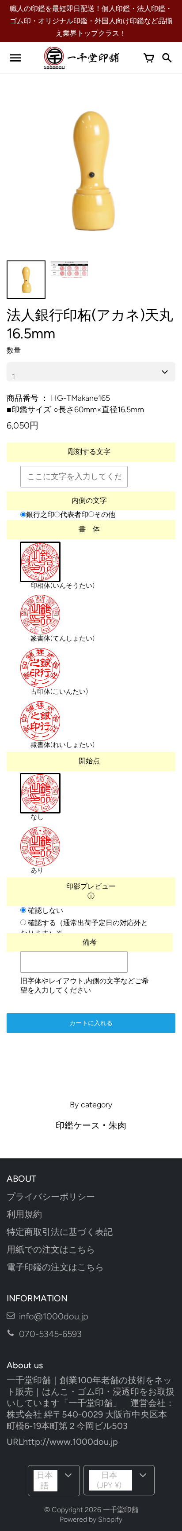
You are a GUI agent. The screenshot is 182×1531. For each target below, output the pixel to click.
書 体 (89, 529)
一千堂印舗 (120, 1509)
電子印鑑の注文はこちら (55, 1267)
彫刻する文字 (89, 451)
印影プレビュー (91, 887)
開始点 (89, 761)
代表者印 (74, 515)
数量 (14, 350)
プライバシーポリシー (51, 1196)
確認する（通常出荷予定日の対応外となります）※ (84, 928)
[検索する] (166, 58)
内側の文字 (89, 500)
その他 (104, 514)
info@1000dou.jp (53, 1316)
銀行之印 (40, 515)
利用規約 (24, 1214)
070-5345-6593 (50, 1334)
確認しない (44, 910)
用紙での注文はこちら (51, 1249)
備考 (90, 942)
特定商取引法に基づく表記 (60, 1232)
